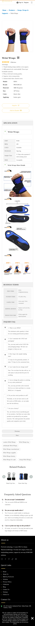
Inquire (14, 105)
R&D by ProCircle (8, 577)
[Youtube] (16, 559)
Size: (4, 91)
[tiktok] (13, 559)
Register (26, 2)
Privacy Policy (7, 582)
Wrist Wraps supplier (9, 452)
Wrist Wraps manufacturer (11, 449)
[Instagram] (2, 559)
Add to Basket (14, 110)
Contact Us (6, 589)
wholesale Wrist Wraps (10, 445)
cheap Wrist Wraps (25, 459)
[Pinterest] (9, 559)
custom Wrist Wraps (9, 442)
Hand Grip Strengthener (11, 483)
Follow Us (6, 594)
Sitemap (5, 592)
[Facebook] (6, 559)
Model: (5, 81)
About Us (5, 574)
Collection (6, 584)
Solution (5, 579)
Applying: (6, 97)
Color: (5, 94)
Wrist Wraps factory (9, 456)
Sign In (21, 2)
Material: (6, 88)
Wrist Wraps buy (24, 442)
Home (4, 571)
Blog (4, 587)
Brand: (5, 84)
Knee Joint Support (23, 483)
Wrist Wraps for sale (9, 459)
